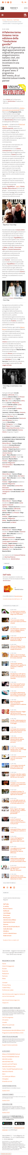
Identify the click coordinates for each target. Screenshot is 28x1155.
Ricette (4, 968)
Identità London (7, 1059)
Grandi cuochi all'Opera (9, 1064)
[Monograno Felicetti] (15, 8)
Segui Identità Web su (9, 883)
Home (4, 20)
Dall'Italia (16, 20)
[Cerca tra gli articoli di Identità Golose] (23, 2)
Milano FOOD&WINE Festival (11, 1054)
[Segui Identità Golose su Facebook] (3, 2)
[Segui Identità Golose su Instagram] (5, 2)
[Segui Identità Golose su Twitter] (8, 2)
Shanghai (5, 1079)
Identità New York (7, 1061)
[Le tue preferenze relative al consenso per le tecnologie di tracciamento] (1, 866)
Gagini (18, 186)
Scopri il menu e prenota (9, 1045)
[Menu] (2, 15)
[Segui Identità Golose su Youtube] (11, 2)
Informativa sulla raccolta (6, 1153)
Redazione (5, 973)
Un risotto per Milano (8, 1076)
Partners (5, 976)
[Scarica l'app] (7, 1123)
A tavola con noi (7, 1081)
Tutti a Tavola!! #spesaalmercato (12, 1069)
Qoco (3, 1074)
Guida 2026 (6, 1090)
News (4, 978)
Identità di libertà (7, 1071)
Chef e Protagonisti (8, 966)
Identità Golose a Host (9, 1066)
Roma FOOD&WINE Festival (10, 1056)
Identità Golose (18, 596)
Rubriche (9, 20)
